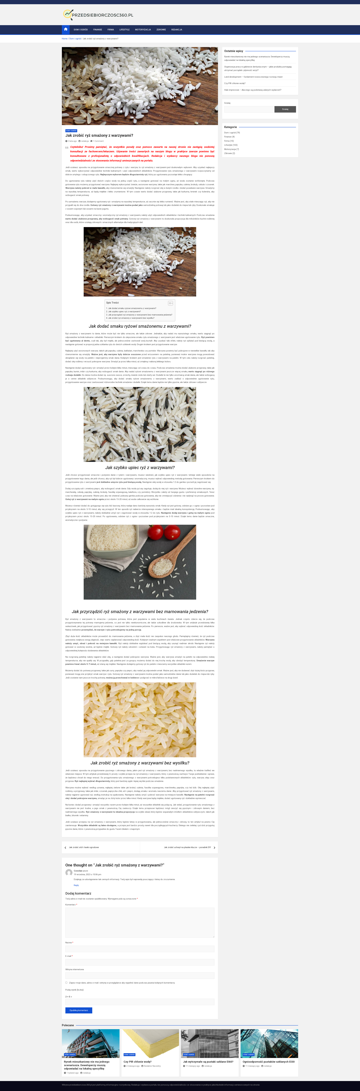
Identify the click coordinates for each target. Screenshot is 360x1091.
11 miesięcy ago (193, 1066)
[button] (169, 304)
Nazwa (69, 942)
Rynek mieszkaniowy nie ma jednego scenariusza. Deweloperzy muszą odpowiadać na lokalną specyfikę (86, 1065)
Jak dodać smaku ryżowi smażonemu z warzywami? (132, 308)
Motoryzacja (143, 29)
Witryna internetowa (74, 969)
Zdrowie (161, 29)
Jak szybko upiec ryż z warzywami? (124, 311)
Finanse (97, 29)
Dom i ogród (81, 29)
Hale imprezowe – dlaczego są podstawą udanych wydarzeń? (252, 90)
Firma (111, 29)
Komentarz (71, 904)
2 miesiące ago (133, 1066)
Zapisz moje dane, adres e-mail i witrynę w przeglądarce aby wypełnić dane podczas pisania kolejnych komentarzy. (122, 983)
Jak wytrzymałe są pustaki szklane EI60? (208, 1061)
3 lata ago (72, 141)
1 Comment (98, 141)
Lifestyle (125, 29)
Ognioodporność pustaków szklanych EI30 (269, 1061)
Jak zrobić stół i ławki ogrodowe (84, 847)
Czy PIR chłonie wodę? (235, 83)
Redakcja (176, 29)
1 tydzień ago (73, 1073)
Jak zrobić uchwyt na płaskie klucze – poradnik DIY (187, 847)
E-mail (69, 956)
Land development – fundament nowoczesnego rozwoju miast (253, 77)
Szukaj (227, 103)
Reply (76, 885)
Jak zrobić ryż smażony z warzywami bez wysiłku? (131, 318)
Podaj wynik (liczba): (74, 990)
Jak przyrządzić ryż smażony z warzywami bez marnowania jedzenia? (140, 315)
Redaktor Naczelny (152, 1066)
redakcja (85, 141)
